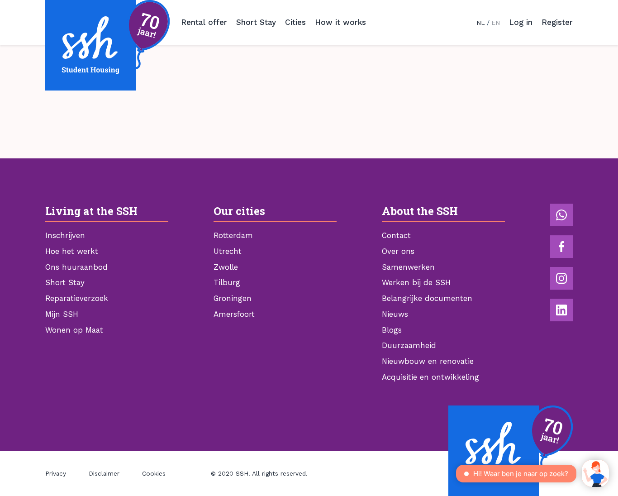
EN (495, 22)
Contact (396, 235)
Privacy (55, 473)
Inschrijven (65, 235)
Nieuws (395, 314)
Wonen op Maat (74, 329)
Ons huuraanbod (76, 267)
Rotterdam (233, 235)
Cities (295, 22)
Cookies (154, 473)
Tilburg (227, 282)
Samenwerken (408, 267)
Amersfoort (234, 314)
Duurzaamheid (409, 345)
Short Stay (256, 22)
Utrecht (228, 251)
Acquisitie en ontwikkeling (430, 377)
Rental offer (204, 22)
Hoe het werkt (71, 251)
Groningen (233, 298)
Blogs (392, 329)
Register (557, 22)
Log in (520, 22)
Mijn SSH (61, 314)
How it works (340, 22)
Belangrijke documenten (427, 298)
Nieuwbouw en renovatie (428, 361)
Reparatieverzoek (76, 298)
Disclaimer (104, 473)
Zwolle (226, 267)
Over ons (398, 251)
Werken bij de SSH (416, 282)
